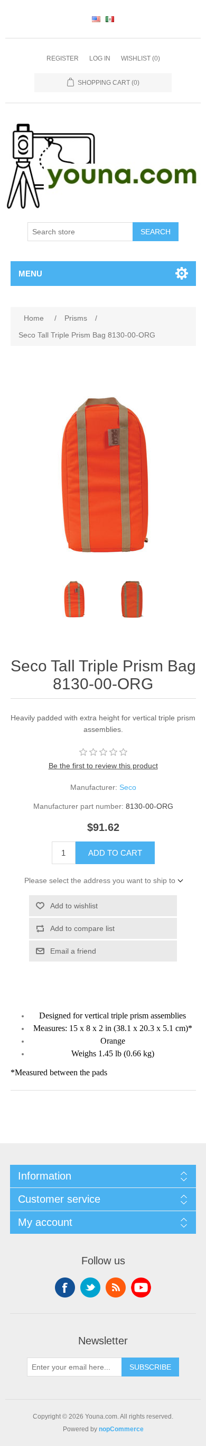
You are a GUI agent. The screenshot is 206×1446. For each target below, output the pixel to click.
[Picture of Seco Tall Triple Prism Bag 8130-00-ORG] (74, 599)
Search (156, 231)
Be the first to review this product (103, 765)
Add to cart (115, 852)
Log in (99, 58)
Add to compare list (82, 928)
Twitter (90, 1287)
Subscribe (150, 1367)
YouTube (141, 1287)
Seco (127, 787)
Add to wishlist (74, 906)
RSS (116, 1287)
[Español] (110, 19)
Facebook (65, 1287)
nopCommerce (121, 1429)
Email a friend (73, 951)
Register (62, 58)
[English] (96, 19)
